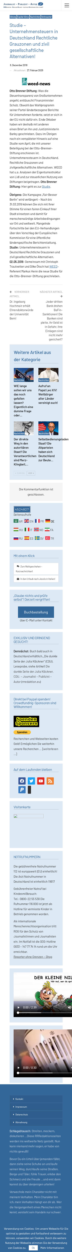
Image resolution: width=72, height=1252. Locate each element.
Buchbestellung (36, 612)
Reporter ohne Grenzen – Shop (33, 956)
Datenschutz (21, 1114)
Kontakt (19, 1098)
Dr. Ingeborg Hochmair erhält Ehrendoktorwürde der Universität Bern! (21, 310)
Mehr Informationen (52, 1247)
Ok (33, 1247)
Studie (46, 186)
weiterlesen (50, 749)
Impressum (21, 1106)
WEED (53, 266)
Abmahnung (21, 1122)
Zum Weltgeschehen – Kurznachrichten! (29, 569)
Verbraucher (46, 16)
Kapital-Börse (23, 16)
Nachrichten (35, 16)
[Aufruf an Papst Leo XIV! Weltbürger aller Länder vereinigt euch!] (48, 375)
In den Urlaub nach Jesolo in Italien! (37, 578)
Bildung (13, 16)
